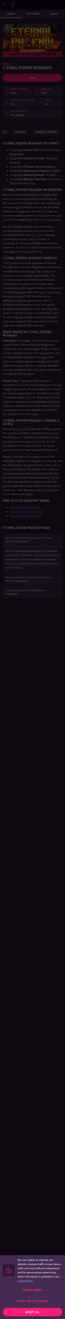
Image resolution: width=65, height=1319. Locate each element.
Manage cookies (32, 1290)
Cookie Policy (25, 1280)
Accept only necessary (32, 1301)
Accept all (32, 1312)
